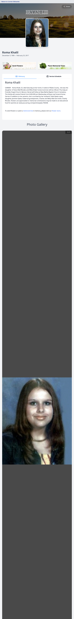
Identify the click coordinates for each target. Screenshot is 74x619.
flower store (56, 111)
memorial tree (28, 111)
